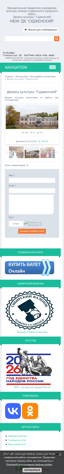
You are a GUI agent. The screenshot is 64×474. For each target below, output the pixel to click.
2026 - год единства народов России (32, 387)
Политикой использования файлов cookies (29, 464)
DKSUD (44, 141)
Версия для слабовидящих (40, 29)
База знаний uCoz (17, 444)
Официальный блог (17, 436)
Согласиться (32, 470)
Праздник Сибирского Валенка (32, 332)
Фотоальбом (21, 76)
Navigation (16, 67)
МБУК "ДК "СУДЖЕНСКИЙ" (32, 21)
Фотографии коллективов (42, 76)
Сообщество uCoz (17, 440)
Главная (9, 76)
